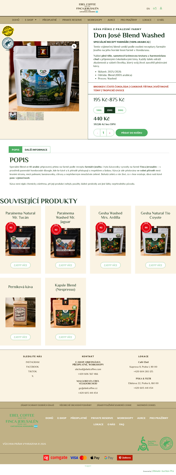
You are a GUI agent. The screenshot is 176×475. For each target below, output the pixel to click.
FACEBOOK (32, 366)
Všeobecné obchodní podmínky (75, 405)
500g (120, 110)
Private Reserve (72, 19)
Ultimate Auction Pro (163, 471)
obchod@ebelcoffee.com (88, 369)
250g (109, 110)
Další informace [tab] (36, 149)
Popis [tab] (15, 149)
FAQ (121, 424)
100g (98, 110)
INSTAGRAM (32, 362)
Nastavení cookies (146, 405)
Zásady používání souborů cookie (114, 405)
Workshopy (95, 19)
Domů (15, 19)
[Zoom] (74, 46)
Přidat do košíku (131, 132)
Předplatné (49, 19)
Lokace (147, 19)
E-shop (29, 19)
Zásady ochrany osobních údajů (37, 405)
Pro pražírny (129, 19)
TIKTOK (32, 371)
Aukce (111, 19)
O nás (160, 19)
